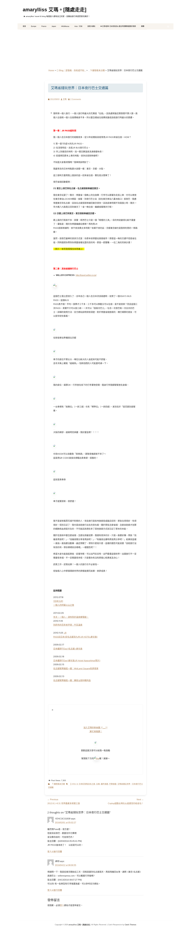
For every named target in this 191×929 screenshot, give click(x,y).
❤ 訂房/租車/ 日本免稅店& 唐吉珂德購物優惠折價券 (118, 26)
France (43, 26)
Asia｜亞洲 (78, 26)
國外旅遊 (104, 784)
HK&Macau (65, 26)
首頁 (24, 26)
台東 (98, 784)
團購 (142, 26)
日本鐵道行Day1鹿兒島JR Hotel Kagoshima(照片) (76, 660)
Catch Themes (130, 925)
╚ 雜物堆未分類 (96, 70)
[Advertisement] (95, 49)
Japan (54, 26)
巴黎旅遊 (112, 784)
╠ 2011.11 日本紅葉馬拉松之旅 (81, 784)
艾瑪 (65, 99)
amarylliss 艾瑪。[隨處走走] (54, 9)
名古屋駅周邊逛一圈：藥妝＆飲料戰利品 (72, 680)
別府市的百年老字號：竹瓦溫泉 (67, 625)
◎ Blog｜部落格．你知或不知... (71, 70)
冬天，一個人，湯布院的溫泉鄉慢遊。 (71, 617)
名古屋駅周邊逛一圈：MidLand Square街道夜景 (75, 668)
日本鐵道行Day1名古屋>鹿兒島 (67, 648)
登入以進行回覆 (54, 852)
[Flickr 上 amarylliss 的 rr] (55, 285)
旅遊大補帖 (91, 26)
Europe (33, 26)
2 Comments (75, 99)
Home (51, 70)
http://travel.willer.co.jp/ (86, 275)
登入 (62, 905)
